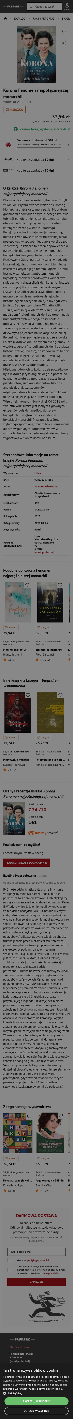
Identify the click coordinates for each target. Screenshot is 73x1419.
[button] (36, 1393)
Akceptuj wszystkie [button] (36, 1401)
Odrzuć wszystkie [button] (36, 1411)
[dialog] (36, 1391)
